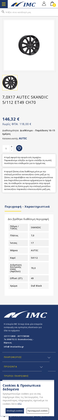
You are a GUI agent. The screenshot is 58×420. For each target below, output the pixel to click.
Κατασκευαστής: (10, 138)
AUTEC (23, 138)
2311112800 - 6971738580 (16, 336)
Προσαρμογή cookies (38, 410)
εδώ (19, 403)
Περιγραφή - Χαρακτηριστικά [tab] (27, 206)
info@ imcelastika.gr (14, 346)
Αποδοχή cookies (14, 410)
